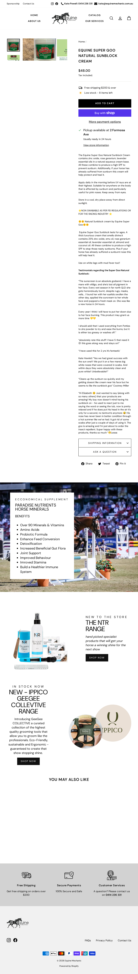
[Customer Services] (111, 875)
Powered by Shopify (69, 966)
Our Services (94, 21)
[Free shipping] (26, 875)
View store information (96, 145)
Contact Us (28, 3)
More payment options (105, 122)
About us (34, 21)
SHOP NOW (97, 657)
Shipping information (105, 443)
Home (34, 15)
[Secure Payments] (69, 875)
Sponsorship (13, 3)
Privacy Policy (104, 940)
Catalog (95, 15)
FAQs (88, 940)
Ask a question (105, 451)
